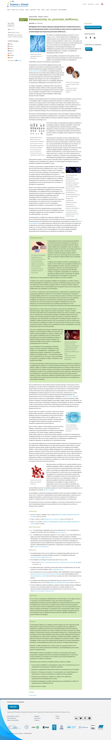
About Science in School (13, 716)
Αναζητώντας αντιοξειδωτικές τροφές (59, 582)
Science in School (33, 16)
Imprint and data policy (13, 720)
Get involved (54, 10)
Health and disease (18, 37)
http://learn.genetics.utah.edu (38, 576)
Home (8, 10)
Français (11, 46)
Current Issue (14, 10)
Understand (33, 10)
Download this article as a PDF (92, 27)
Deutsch (11, 48)
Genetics (10, 37)
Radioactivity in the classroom (52, 519)
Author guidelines (62, 10)
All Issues (21, 10)
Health (17, 32)
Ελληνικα (11, 51)
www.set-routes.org (60, 532)
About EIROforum (11, 718)
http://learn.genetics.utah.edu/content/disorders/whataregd (46, 574)
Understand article (23, 19)
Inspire (27, 10)
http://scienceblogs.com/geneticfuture (44, 591)
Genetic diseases (17, 35)
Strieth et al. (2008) (49, 490)
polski (10, 53)
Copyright (36, 716)
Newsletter (91, 4)
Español (11, 57)
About (47, 10)
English (11, 44)
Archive (57, 716)
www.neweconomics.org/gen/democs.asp (41, 557)
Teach (38, 10)
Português (11, 55)
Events (43, 10)
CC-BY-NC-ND (32, 695)
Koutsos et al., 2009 (70, 396)
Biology (13, 32)
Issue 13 (46, 16)
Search (97, 4)
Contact (84, 4)
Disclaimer (36, 720)
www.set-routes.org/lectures (41, 547)
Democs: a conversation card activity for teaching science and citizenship (58, 562)
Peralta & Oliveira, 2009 (35, 71)
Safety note (37, 718)
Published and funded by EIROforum (15, 733)
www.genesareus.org (57, 569)
